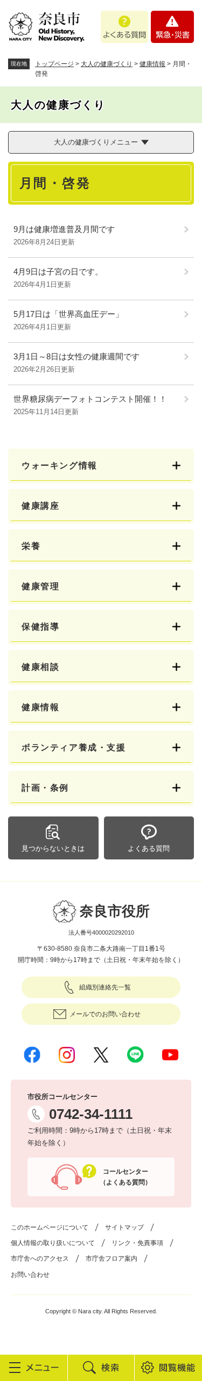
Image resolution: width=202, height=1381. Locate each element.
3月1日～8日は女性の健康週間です (76, 356)
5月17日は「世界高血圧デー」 (68, 314)
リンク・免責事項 (137, 1243)
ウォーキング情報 (59, 465)
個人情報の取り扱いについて (53, 1243)
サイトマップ (124, 1227)
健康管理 (40, 586)
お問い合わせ (30, 1274)
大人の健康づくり (107, 64)
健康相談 (40, 666)
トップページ (54, 64)
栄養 (31, 546)
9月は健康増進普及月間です (64, 229)
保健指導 (40, 626)
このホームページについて (49, 1227)
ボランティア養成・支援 (74, 747)
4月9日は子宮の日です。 (58, 271)
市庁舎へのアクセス (40, 1258)
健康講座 (40, 505)
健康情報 (152, 64)
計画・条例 (45, 787)
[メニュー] (33, 1367)
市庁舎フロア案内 (111, 1258)
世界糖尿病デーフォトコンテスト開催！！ (90, 398)
